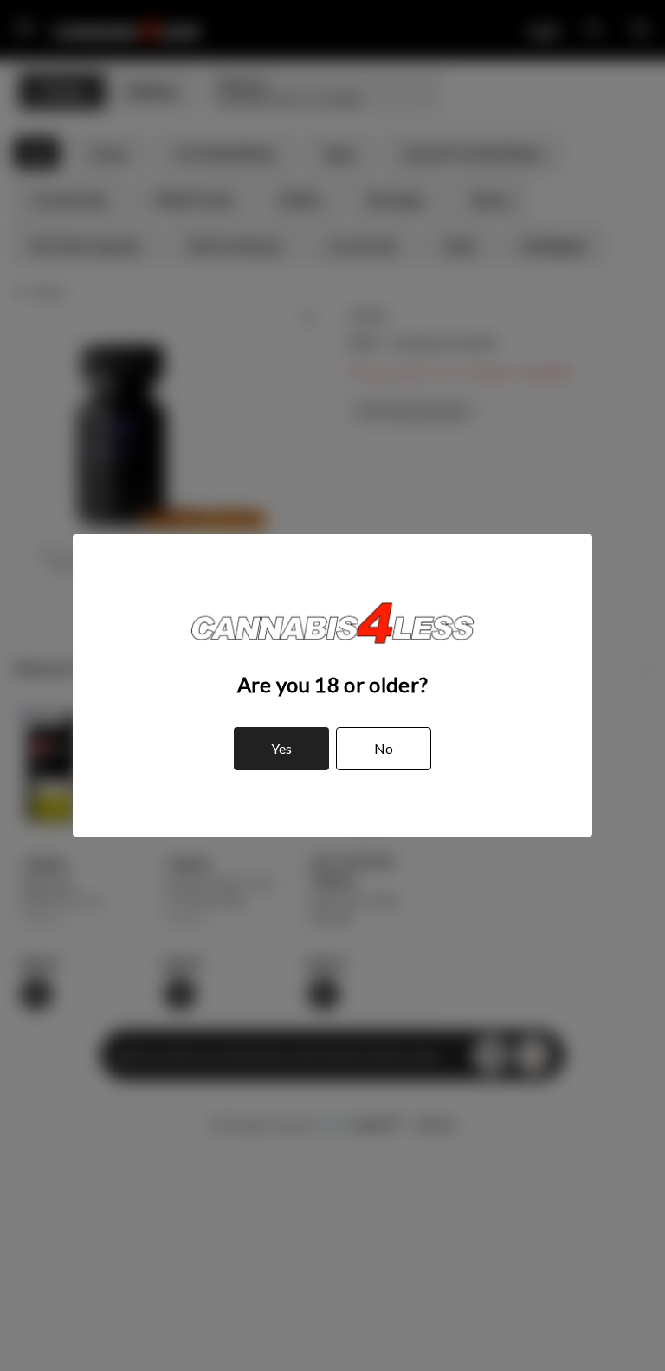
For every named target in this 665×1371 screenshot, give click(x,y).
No (383, 748)
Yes (281, 748)
